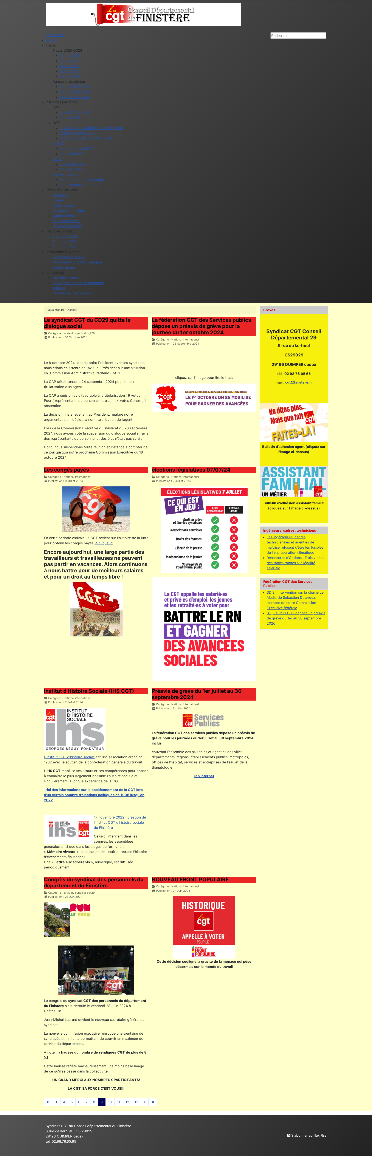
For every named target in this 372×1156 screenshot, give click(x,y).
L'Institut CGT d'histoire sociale (69, 757)
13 (136, 1102)
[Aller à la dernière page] (152, 1102)
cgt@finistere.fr (298, 382)
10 (110, 1102)
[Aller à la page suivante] (145, 1102)
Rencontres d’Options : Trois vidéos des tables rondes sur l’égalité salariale (295, 563)
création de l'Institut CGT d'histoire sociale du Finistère (120, 822)
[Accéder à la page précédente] (56, 1102)
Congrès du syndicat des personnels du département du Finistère (94, 882)
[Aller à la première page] (48, 1102)
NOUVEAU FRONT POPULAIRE (190, 879)
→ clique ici (104, 543)
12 (127, 1102)
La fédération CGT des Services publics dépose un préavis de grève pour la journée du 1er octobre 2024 (201, 326)
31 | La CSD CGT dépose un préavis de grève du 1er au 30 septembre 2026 (296, 618)
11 (118, 1102)
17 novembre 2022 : (110, 817)
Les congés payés (66, 470)
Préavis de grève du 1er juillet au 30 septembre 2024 (197, 694)
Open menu (55, 35)
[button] (51, 45)
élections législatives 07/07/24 (191, 470)
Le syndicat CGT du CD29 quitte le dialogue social (87, 323)
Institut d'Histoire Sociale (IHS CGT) (89, 691)
